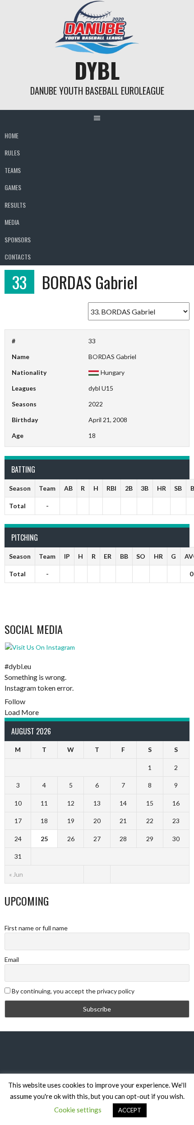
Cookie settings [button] (78, 1110)
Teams (13, 170)
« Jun (16, 874)
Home (11, 135)
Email (12, 959)
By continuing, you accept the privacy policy (72, 991)
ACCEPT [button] (129, 1110)
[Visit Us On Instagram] (40, 647)
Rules (12, 152)
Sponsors (18, 239)
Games (13, 187)
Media (12, 222)
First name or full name (36, 928)
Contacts (18, 256)
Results (15, 205)
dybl (97, 70)
